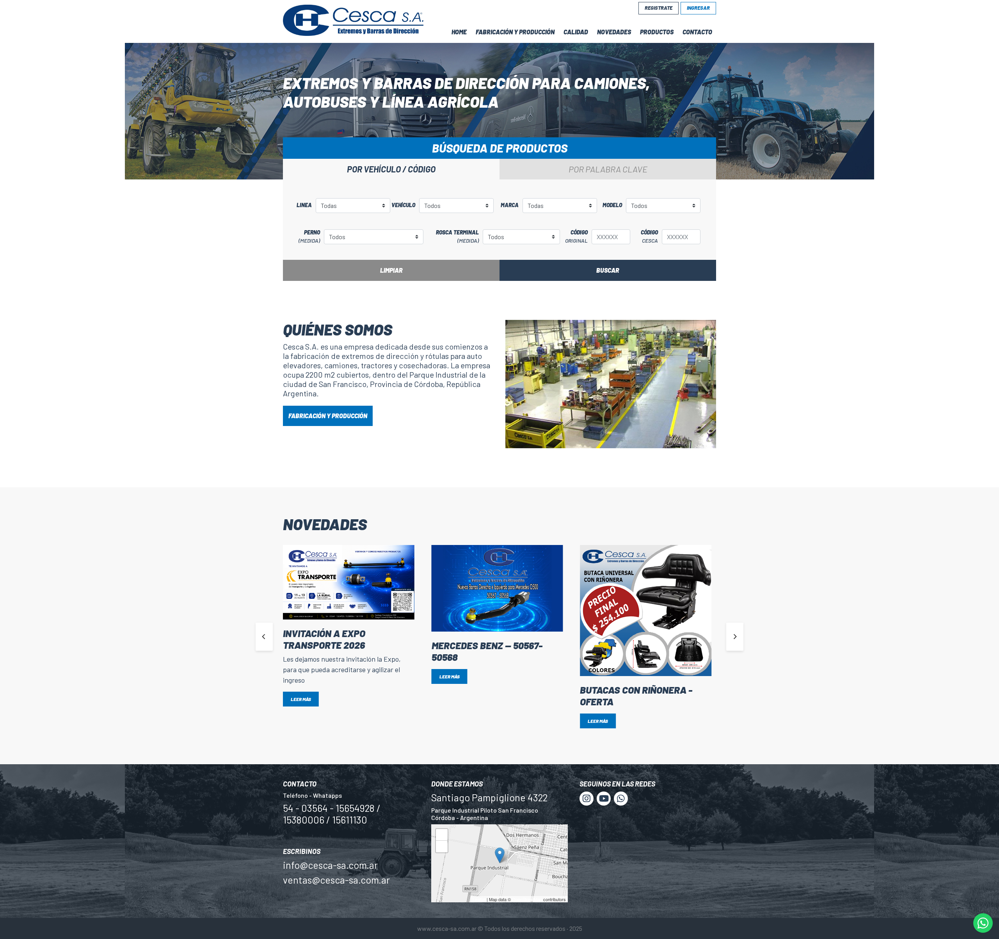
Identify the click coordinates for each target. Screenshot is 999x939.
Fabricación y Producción (515, 32)
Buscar (607, 270)
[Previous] (264, 637)
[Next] (734, 637)
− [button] (441, 847)
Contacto (697, 32)
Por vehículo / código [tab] (391, 169)
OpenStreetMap (527, 899)
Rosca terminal (457, 236)
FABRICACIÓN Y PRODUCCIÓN (327, 415)
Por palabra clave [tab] (608, 169)
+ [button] (441, 836)
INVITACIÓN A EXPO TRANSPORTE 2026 (324, 639)
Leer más (301, 699)
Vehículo (403, 205)
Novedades (614, 32)
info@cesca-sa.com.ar (330, 865)
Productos (657, 32)
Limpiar (391, 270)
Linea (304, 205)
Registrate (658, 8)
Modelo (612, 205)
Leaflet (479, 899)
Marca (510, 205)
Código (576, 236)
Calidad (575, 32)
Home (459, 32)
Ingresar (698, 8)
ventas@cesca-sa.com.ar (336, 880)
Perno (309, 236)
